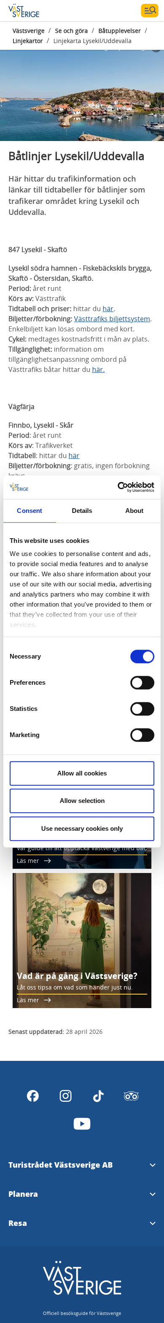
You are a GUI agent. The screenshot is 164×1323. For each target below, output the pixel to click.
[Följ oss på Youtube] (82, 1124)
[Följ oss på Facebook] (33, 1096)
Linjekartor (28, 41)
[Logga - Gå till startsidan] (37, 10)
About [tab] (134, 510)
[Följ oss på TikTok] (98, 1096)
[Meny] (149, 10)
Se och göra (71, 31)
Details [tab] (82, 510)
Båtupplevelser (119, 31)
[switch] (142, 682)
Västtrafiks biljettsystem (112, 318)
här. (98, 369)
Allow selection (82, 800)
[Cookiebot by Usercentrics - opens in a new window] (118, 487)
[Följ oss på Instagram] (65, 1096)
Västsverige (29, 31)
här (108, 308)
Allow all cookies (82, 773)
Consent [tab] (29, 510)
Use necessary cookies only (82, 828)
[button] (82, 90)
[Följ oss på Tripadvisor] (131, 1096)
